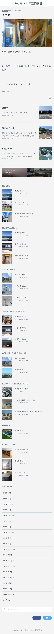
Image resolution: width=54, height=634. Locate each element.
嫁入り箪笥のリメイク (23, 449)
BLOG (5, 11)
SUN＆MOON (20, 472)
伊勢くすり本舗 (21, 244)
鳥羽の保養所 (20, 274)
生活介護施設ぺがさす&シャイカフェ (29, 411)
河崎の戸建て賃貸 (21, 255)
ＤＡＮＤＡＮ (20, 461)
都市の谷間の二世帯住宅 (24, 213)
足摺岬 (5, 107)
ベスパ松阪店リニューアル (25, 400)
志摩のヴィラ (20, 191)
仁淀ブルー (7, 148)
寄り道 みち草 (8, 128)
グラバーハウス (21, 297)
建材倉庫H (19, 430)
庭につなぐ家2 (20, 202)
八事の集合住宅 (21, 286)
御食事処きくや (21, 316)
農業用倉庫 (19, 369)
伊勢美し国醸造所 (21, 339)
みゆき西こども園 (21, 389)
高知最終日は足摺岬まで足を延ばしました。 (19, 112)
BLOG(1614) (6, 91)
